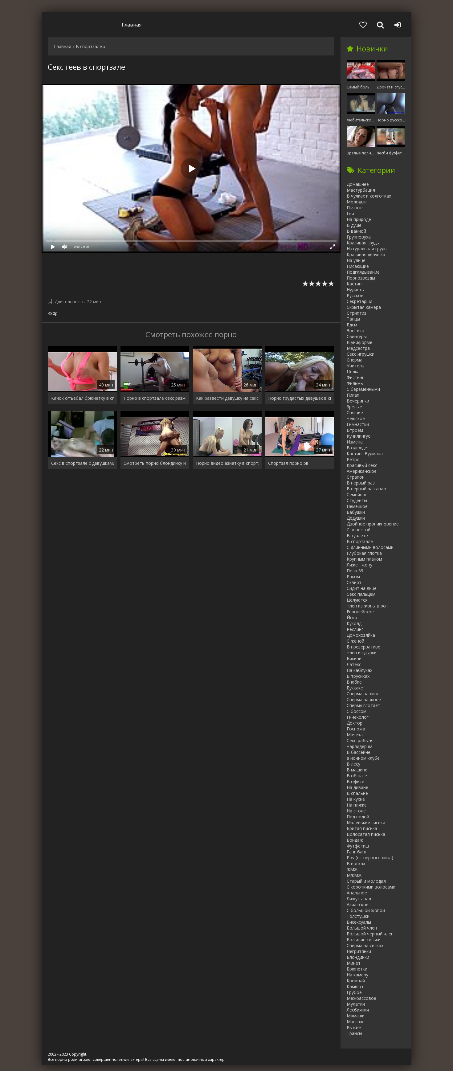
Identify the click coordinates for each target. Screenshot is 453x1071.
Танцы (353, 319)
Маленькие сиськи (366, 822)
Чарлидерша (360, 746)
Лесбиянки (358, 1010)
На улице (356, 260)
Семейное (357, 494)
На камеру (357, 975)
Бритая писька (362, 828)
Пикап (353, 395)
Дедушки (356, 518)
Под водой (358, 817)
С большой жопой (366, 910)
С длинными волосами (370, 547)
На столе (356, 811)
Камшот (355, 986)
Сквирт (354, 582)
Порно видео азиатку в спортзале (227, 463)
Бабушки (356, 512)
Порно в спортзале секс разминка (155, 398)
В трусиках (358, 676)
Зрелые (354, 407)
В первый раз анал (366, 489)
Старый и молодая (366, 881)
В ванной (356, 231)
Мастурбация (361, 190)
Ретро (353, 459)
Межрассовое (361, 998)
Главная (131, 24)
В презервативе (363, 647)
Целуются (357, 600)
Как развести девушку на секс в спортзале (227, 398)
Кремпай (356, 980)
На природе (359, 219)
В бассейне (358, 752)
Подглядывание (363, 272)
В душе (354, 225)
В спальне (357, 793)
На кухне (356, 799)
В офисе (355, 781)
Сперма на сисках (365, 945)
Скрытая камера (364, 307)
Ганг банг (357, 852)
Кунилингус (358, 436)
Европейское (360, 612)
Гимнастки (358, 424)
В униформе (359, 342)
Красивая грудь (363, 243)
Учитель (355, 366)
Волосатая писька (366, 834)
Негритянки (359, 951)
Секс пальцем (361, 594)
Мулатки (356, 1004)
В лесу (353, 764)
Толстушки (358, 916)
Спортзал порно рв (288, 463)
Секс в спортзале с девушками (82, 463)
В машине (357, 770)
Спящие (355, 412)
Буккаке (355, 688)
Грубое (354, 992)
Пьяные (355, 208)
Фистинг (355, 377)
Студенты (357, 500)
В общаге (357, 776)
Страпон (356, 477)
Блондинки (358, 957)
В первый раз (361, 483)
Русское (355, 295)
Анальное (357, 893)
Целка (353, 371)
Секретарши (359, 301)
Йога (352, 617)
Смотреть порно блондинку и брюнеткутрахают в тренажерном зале (155, 463)
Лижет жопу (359, 565)
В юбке (354, 682)
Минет (354, 963)
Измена (355, 442)
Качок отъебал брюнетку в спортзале (82, 398)
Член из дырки (362, 653)
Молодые (357, 202)
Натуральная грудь (367, 248)
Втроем (355, 430)
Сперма (354, 360)
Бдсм (352, 325)
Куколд (354, 623)
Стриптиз (356, 313)
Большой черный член (370, 934)
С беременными (363, 389)
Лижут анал (359, 898)
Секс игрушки (360, 354)
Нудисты (356, 289)
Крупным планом (364, 559)
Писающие (358, 266)
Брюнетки (357, 969)
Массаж (355, 1021)
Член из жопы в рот (367, 606)
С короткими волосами (371, 887)
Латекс (354, 664)
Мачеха (355, 735)
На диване (357, 787)
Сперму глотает (363, 705)
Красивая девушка (366, 254)
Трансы (354, 1033)
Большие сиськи (364, 939)
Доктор (354, 723)
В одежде (357, 448)
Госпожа (356, 729)
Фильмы (355, 383)
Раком (353, 576)
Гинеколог (358, 717)
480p (53, 313)
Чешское (356, 418)
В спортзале (360, 541)
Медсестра (358, 348)
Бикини (354, 658)
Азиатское (358, 904)
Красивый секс (362, 465)
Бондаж (355, 840)
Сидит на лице (362, 588)
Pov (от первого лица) (370, 857)
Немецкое (357, 506)
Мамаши (356, 1016)
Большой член (362, 928)
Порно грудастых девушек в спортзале (299, 398)
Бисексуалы (359, 922)
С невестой (358, 530)
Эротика (355, 330)
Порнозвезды (361, 278)
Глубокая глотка (364, 553)
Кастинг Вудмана (365, 453)
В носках (356, 863)
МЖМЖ (354, 875)
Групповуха (359, 237)
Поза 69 (355, 571)
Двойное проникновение (373, 524)
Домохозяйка (361, 635)
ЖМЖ (352, 869)
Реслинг (355, 629)
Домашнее (358, 184)
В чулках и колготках (369, 196)
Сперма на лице (363, 694)
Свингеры (357, 336)
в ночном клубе (363, 758)
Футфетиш (358, 846)
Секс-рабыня (360, 740)
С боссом (356, 711)
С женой (355, 641)
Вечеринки (358, 401)
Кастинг (355, 284)
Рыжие (354, 1027)
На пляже (357, 805)
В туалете (357, 535)
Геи (350, 213)
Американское (362, 471)
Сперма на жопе (364, 699)
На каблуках (359, 670)
